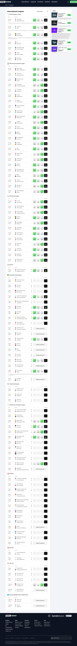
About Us (6, 638)
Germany (27, 620)
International (40, 1)
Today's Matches (25, 1)
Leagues (32, 1)
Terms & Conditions (25, 638)
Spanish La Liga (18, 622)
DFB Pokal (27, 624)
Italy (45, 620)
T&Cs (58, 45)
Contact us (12, 638)
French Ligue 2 (37, 624)
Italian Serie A (47, 622)
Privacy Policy (17, 638)
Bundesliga (27, 622)
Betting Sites (54, 1)
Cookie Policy (32, 638)
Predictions (47, 1)
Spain (16, 620)
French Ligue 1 (37, 622)
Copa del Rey (18, 624)
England (7, 620)
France (35, 620)
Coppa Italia (46, 624)
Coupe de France (38, 625)
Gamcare (25, 643)
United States (56, 638)
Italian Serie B (47, 625)
